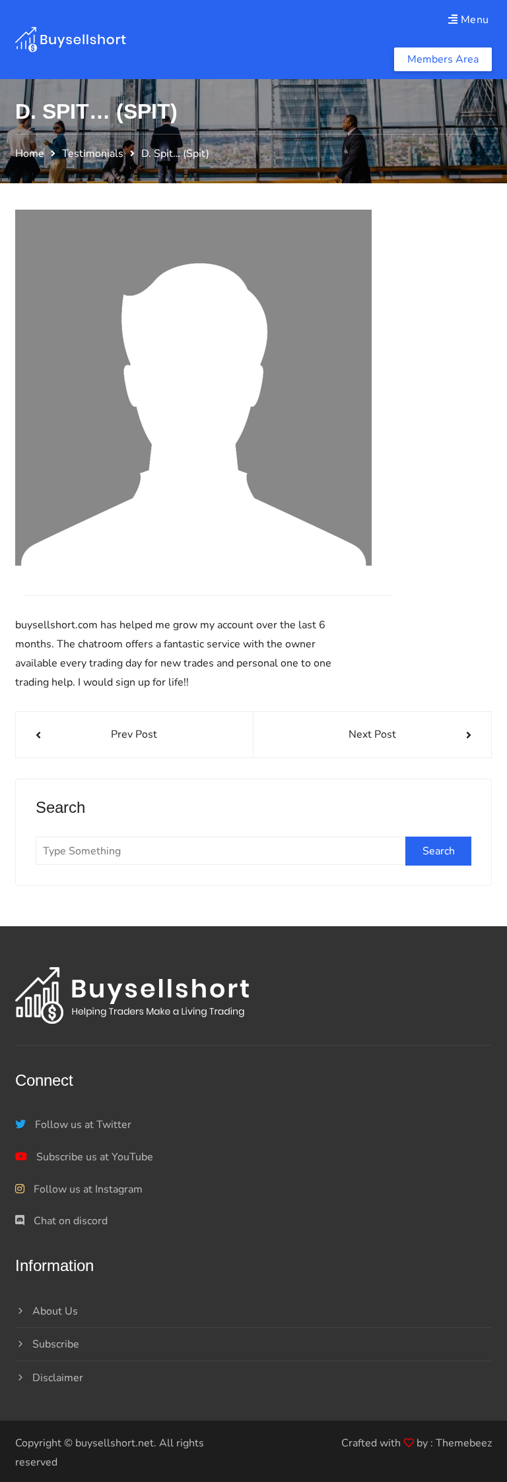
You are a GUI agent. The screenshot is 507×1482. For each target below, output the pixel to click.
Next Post (372, 734)
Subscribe (55, 1344)
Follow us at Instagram (87, 1189)
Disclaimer (57, 1378)
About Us (55, 1311)
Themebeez (464, 1443)
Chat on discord (69, 1221)
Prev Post (134, 734)
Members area (443, 59)
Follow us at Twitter (81, 1124)
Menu (473, 20)
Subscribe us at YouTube (93, 1157)
